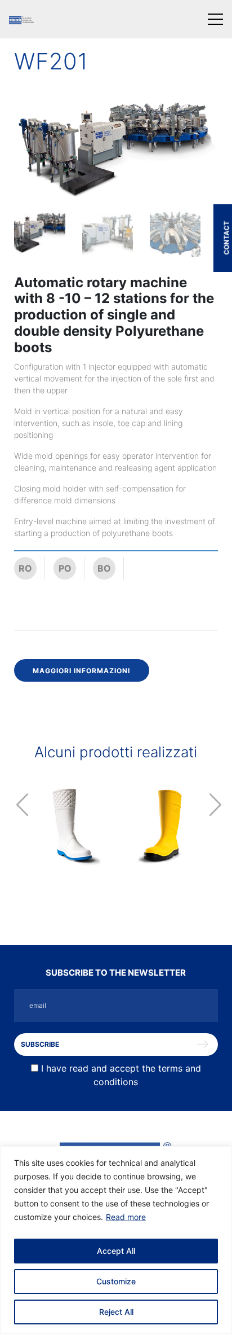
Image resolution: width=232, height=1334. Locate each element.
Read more (126, 1217)
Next (215, 804)
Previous (22, 804)
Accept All (116, 1251)
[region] (116, 1240)
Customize (116, 1281)
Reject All (116, 1312)
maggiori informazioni (81, 670)
